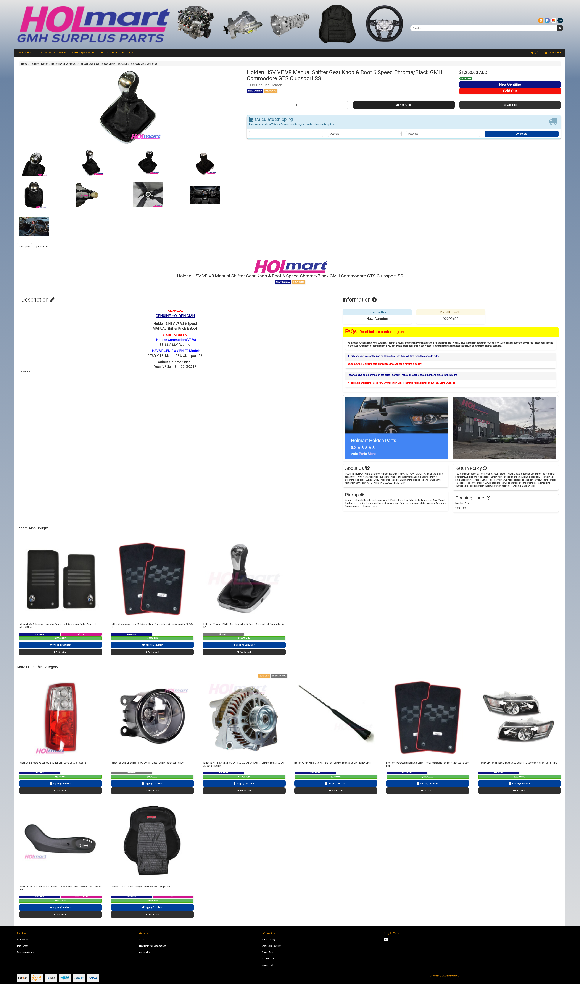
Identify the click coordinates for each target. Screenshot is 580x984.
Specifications (41, 246)
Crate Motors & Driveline (52, 52)
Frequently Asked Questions (152, 946)
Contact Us (144, 952)
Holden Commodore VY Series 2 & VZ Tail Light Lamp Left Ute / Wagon (52, 763)
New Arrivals (26, 52)
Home (24, 64)
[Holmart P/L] (93, 24)
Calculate (522, 134)
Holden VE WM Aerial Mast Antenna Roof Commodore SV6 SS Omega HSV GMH (332, 763)
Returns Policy (268, 939)
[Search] (560, 28)
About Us (143, 939)
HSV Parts (127, 52)
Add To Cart (61, 652)
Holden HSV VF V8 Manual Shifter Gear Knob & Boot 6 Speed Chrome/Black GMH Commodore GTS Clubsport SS (104, 64)
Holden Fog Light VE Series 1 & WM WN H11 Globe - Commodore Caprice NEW (147, 763)
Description (24, 246)
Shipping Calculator (61, 645)
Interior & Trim (109, 52)
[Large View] (45, 163)
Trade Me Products (39, 64)
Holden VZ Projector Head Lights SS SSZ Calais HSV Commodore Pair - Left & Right (517, 763)
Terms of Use (268, 958)
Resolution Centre (25, 952)
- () (536, 52)
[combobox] (483, 28)
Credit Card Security (271, 946)
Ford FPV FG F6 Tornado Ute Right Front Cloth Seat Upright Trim (141, 886)
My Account (22, 939)
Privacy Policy (268, 952)
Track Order (22, 946)
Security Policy (269, 965)
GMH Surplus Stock (83, 52)
